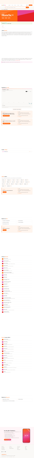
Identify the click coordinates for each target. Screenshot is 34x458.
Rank (26, 91)
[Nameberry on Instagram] (5, 451)
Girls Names (3, 447)
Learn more (20, 116)
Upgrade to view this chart (6, 123)
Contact (26, 449)
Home (2, 9)
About (26, 448)
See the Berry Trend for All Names (17, 109)
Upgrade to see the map (6, 115)
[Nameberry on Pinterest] (4, 451)
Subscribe (18, 447)
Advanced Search (11, 448)
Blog (25, 447)
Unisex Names (3, 449)
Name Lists (10, 447)
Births (28, 91)
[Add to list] (12, 15)
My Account (18, 449)
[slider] (29, 103)
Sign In (18, 448)
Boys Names (3, 448)
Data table (4, 105)
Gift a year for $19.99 (7, 439)
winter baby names (17, 60)
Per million (30, 91)
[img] (17, 97)
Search (27, 7)
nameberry (4, 454)
